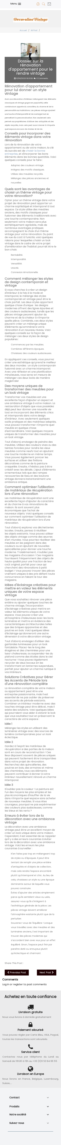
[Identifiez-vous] (38, 4)
